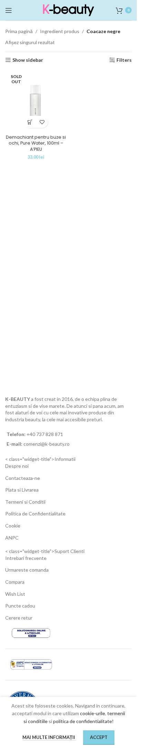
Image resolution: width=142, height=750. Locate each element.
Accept (99, 737)
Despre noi (17, 466)
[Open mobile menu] (9, 10)
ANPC (12, 538)
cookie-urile (92, 713)
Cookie (12, 526)
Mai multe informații (49, 737)
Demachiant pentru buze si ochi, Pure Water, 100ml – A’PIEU (36, 143)
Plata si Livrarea (22, 490)
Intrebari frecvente (26, 558)
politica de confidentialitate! (83, 721)
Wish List (15, 594)
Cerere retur (18, 618)
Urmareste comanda (27, 570)
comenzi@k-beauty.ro (46, 444)
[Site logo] (68, 9)
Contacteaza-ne (22, 478)
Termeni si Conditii (25, 502)
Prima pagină (19, 31)
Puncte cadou (20, 606)
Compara (14, 582)
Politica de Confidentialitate (35, 513)
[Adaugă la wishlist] (42, 122)
